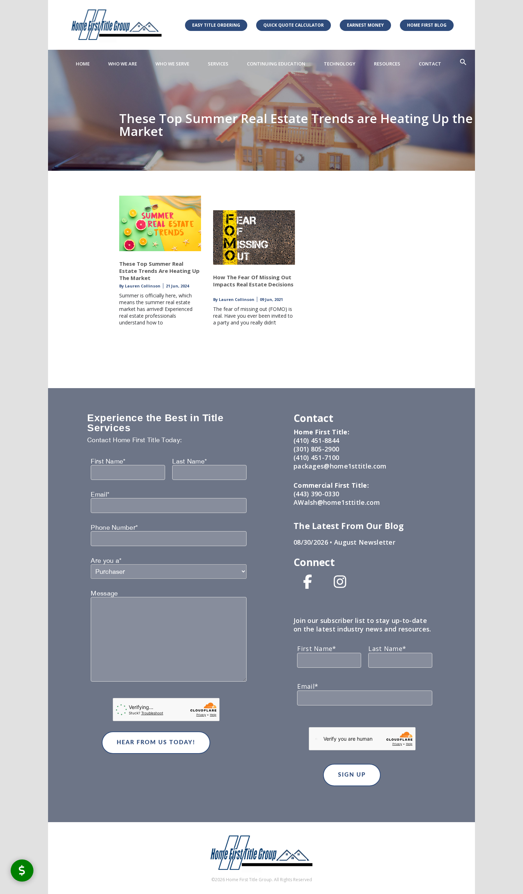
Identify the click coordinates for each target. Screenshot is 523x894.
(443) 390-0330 (316, 494)
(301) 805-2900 (316, 449)
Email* (100, 494)
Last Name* (189, 461)
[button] (463, 62)
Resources (387, 63)
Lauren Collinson (142, 286)
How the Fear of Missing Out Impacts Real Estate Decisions (253, 281)
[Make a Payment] (22, 870)
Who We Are (122, 63)
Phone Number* (114, 527)
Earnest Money (365, 25)
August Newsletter (363, 542)
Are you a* (106, 560)
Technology (339, 63)
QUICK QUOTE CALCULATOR (293, 25)
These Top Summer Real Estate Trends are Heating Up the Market (159, 270)
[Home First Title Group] (116, 24)
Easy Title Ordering (216, 25)
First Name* (108, 461)
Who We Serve (172, 63)
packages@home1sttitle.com (340, 466)
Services (218, 63)
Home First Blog (427, 25)
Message (104, 593)
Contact (430, 63)
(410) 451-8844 (316, 440)
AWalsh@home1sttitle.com (337, 502)
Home (83, 63)
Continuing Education (276, 63)
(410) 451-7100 (316, 457)
